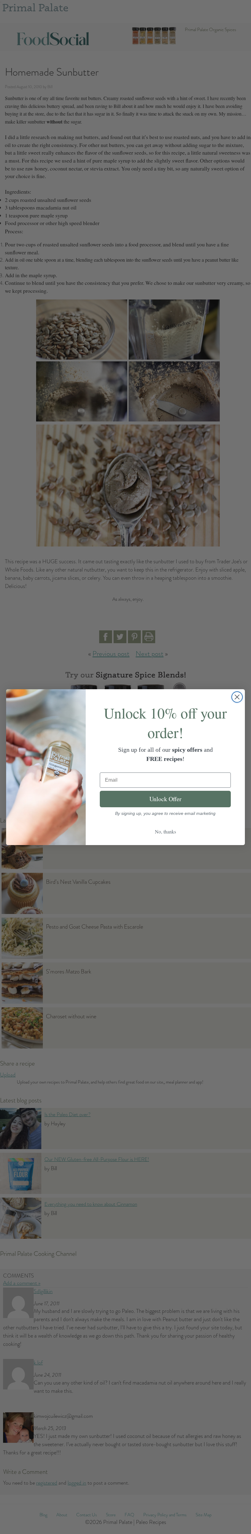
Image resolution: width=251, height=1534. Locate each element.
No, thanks (165, 831)
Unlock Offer (165, 799)
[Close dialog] (237, 697)
